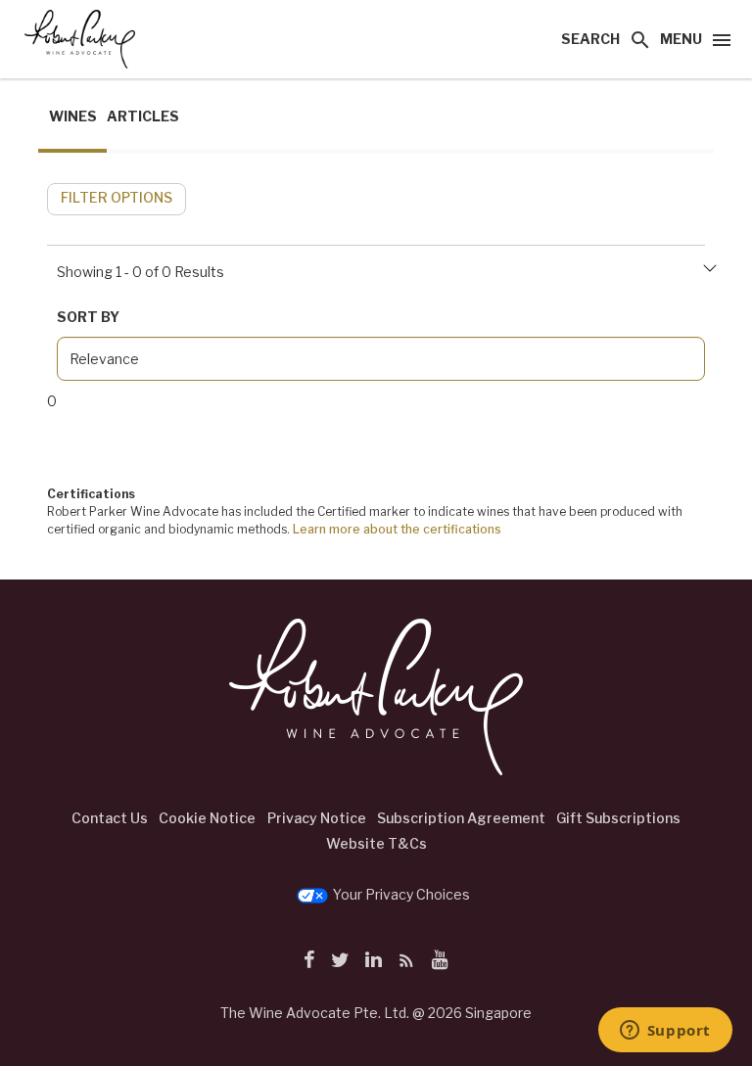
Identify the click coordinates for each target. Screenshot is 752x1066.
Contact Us (109, 818)
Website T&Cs (376, 843)
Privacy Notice (316, 818)
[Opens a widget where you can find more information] (664, 1031)
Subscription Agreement (461, 818)
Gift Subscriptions (618, 818)
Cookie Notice (207, 818)
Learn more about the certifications (397, 529)
